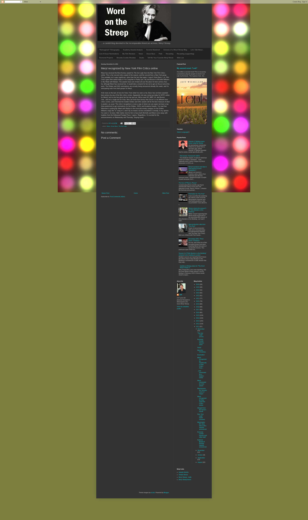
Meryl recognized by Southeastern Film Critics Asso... (202, 363)
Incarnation (201, 355)
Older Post (165, 193)
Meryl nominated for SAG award (201, 383)
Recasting (169, 54)
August (200, 462)
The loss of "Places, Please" (188, 183)
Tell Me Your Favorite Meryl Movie (160, 58)
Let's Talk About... (197, 50)
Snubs (141, 58)
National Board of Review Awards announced (202, 443)
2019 (198, 304)
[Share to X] (130, 123)
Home (136, 193)
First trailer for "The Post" (197, 194)
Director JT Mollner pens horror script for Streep (197, 142)
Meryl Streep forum (185, 479)
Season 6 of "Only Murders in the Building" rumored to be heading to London (192, 254)
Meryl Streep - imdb (185, 477)
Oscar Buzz (150, 54)
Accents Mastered (153, 50)
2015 (198, 315)
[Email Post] (121, 123)
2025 (198, 287)
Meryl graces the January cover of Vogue (202, 391)
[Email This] (125, 123)
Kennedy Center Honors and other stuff (202, 434)
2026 (198, 284)
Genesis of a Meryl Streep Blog (175, 50)
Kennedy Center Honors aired (200, 342)
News (141, 54)
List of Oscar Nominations (109, 54)
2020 (198, 301)
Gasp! (199, 347)
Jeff (180, 295)
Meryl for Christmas (201, 351)
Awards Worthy (184, 472)
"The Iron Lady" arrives (200, 335)
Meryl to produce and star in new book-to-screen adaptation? (198, 168)
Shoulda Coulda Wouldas (126, 58)
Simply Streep (183, 475)
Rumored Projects (106, 58)
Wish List (180, 58)
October (200, 455)
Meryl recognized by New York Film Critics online (201, 401)
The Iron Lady (123, 126)
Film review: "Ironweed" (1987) (190, 156)
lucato (153, 492)
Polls (160, 54)
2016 (198, 312)
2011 (198, 326)
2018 (198, 307)
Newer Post (105, 193)
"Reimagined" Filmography (109, 50)
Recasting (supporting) (185, 54)
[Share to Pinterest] (134, 123)
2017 (198, 309)
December (201, 329)
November (201, 450)
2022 (198, 295)
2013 (198, 321)
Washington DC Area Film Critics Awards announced (202, 425)
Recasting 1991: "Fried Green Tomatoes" (196, 239)
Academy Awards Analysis (133, 50)
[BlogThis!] (128, 123)
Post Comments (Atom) (117, 196)
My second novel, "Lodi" (187, 68)
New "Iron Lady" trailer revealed (201, 416)
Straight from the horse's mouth (201, 409)
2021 (198, 298)
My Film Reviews (128, 54)
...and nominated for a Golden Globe (201, 374)
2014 (198, 318)
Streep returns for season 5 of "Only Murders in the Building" (197, 210)
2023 (198, 293)
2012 (198, 324)
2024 (198, 290)
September (201, 458)
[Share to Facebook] (132, 123)
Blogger (166, 492)
